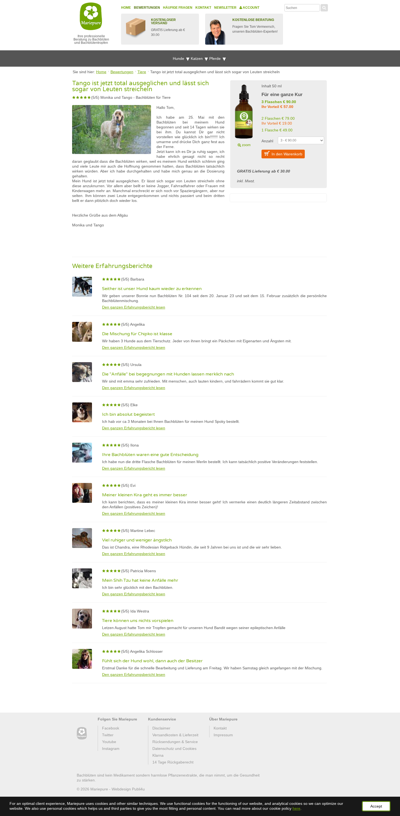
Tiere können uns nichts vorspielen (137, 620)
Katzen (197, 58)
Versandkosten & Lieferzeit (175, 735)
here (296, 808)
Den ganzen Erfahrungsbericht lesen (133, 307)
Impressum (223, 735)
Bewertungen (147, 8)
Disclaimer (161, 728)
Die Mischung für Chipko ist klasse (137, 334)
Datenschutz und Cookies (174, 748)
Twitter (107, 735)
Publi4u (138, 789)
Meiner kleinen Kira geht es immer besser (144, 495)
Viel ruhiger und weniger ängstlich (137, 540)
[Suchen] (324, 7)
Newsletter (225, 8)
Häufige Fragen (177, 8)
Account (250, 8)
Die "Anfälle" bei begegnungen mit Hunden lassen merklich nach (168, 374)
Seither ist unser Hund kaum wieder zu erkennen (152, 288)
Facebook (110, 728)
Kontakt (203, 8)
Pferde (215, 58)
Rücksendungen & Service (175, 742)
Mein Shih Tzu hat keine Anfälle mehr (140, 580)
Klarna (158, 755)
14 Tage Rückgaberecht (172, 762)
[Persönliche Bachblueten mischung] (244, 115)
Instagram (110, 748)
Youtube (109, 742)
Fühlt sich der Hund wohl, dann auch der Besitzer (152, 661)
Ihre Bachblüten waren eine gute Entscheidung (150, 454)
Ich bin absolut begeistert (128, 414)
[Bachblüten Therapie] (82, 733)
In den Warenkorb (287, 154)
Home (126, 8)
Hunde (179, 58)
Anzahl (267, 141)
